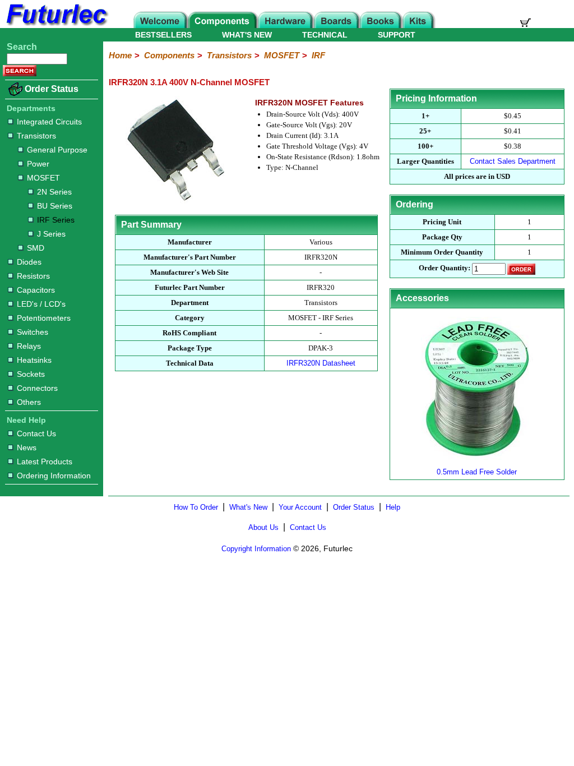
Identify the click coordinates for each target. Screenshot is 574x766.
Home (120, 55)
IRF (318, 55)
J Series (51, 233)
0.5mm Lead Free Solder (477, 472)
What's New (248, 507)
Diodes (29, 261)
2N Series (54, 191)
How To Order (196, 507)
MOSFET (43, 177)
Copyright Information (256, 548)
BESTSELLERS (163, 34)
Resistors (33, 275)
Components (169, 55)
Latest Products (44, 461)
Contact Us (36, 433)
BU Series (54, 205)
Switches (32, 331)
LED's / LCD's (41, 303)
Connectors (37, 388)
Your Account (300, 507)
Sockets (31, 374)
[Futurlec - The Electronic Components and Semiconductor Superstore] (56, 25)
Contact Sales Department (513, 161)
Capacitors (36, 289)
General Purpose (57, 149)
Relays (29, 346)
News (26, 447)
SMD (35, 247)
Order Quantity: (444, 268)
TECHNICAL (325, 34)
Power (38, 163)
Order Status (51, 89)
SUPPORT (396, 34)
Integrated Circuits (49, 121)
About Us (263, 527)
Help (393, 507)
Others (29, 402)
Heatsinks (34, 360)
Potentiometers (44, 317)
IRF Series (56, 219)
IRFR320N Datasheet (320, 363)
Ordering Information (54, 475)
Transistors (36, 135)
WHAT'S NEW (247, 34)
